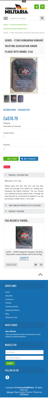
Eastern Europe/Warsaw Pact (15, 29)
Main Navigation (5, 18)
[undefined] (24, 93)
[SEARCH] (42, 18)
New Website (10, 331)
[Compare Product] (36, 6)
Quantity (6, 144)
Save (8, 167)
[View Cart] (42, 6)
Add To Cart (11, 264)
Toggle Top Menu (24, 1)
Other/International (18, 25)
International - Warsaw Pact (16, 109)
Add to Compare (41, 265)
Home (5, 25)
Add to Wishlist (36, 265)
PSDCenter (24, 394)
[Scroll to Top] (41, 275)
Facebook (7, 377)
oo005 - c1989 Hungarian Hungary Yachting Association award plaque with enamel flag (24, 253)
